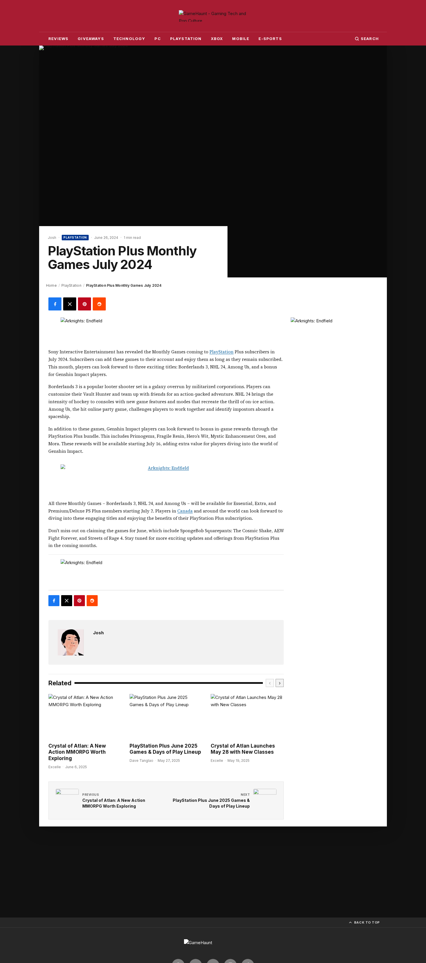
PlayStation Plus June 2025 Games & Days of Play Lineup (165, 749)
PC (157, 38)
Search (370, 38)
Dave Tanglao (141, 760)
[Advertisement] (334, 353)
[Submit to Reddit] (99, 303)
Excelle (54, 767)
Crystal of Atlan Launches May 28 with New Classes (243, 749)
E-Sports (270, 38)
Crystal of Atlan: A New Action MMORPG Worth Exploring (77, 752)
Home (51, 285)
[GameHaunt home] (213, 945)
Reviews (58, 38)
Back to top (367, 922)
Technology (129, 38)
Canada (185, 511)
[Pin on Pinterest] (84, 303)
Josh (98, 632)
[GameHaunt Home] (213, 16)
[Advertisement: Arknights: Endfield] (166, 330)
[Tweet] (69, 303)
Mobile (240, 38)
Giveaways (91, 38)
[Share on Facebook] (54, 303)
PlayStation (186, 38)
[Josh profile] (71, 642)
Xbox (217, 38)
